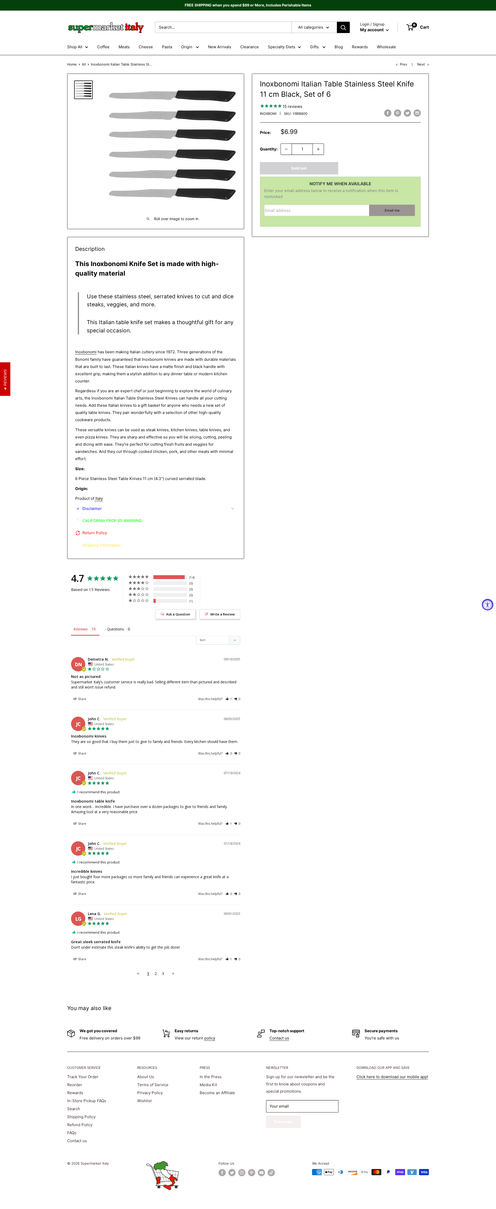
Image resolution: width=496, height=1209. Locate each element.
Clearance (249, 46)
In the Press (211, 1076)
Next (421, 64)
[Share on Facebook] (387, 113)
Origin (187, 46)
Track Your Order (82, 1076)
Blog (339, 46)
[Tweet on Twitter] (407, 113)
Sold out (299, 168)
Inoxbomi (268, 113)
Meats (124, 46)
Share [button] (81, 699)
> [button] (173, 973)
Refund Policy (79, 1124)
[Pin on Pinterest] (397, 113)
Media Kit (208, 1084)
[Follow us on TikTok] (271, 1172)
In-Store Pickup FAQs (86, 1100)
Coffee (103, 46)
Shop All (74, 46)
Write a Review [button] (222, 614)
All (84, 64)
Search (73, 1108)
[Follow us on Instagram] (241, 1172)
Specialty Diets (281, 46)
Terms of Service (152, 1084)
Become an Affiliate (217, 1092)
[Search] (343, 27)
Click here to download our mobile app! (392, 1076)
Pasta (167, 46)
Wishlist (144, 1100)
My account (372, 29)
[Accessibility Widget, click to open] (487, 604)
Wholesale (386, 46)
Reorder (74, 1084)
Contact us (279, 1038)
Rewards (360, 46)
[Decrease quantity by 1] (286, 149)
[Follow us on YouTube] (261, 1172)
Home (72, 64)
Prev (403, 64)
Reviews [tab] (81, 629)
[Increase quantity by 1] (318, 149)
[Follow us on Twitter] (232, 1172)
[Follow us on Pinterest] (251, 1172)
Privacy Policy (150, 1092)
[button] (229, 699)
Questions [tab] (115, 629)
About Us (145, 1076)
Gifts (315, 46)
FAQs (71, 1132)
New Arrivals (219, 46)
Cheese (146, 46)
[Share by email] (417, 113)
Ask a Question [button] (178, 614)
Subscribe (283, 1121)
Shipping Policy (81, 1116)
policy (209, 1038)
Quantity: (268, 149)
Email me (392, 210)
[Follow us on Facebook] (222, 1172)
